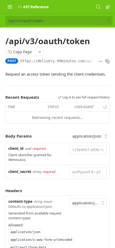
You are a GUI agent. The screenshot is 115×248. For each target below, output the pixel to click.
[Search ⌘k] (98, 6)
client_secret (19, 171)
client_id (16, 148)
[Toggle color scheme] (108, 6)
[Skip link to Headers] (1, 190)
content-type (20, 201)
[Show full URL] (100, 61)
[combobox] (88, 150)
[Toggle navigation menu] (9, 6)
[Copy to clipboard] (107, 61)
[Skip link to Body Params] (1, 136)
